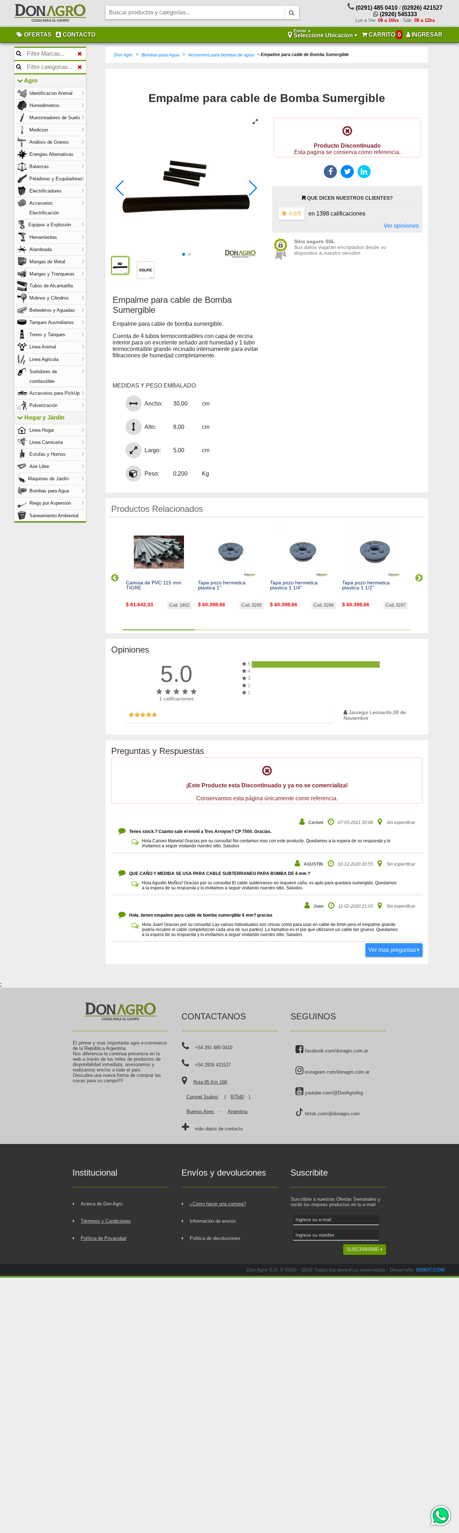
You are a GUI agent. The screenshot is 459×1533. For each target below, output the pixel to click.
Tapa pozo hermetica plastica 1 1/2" (366, 585)
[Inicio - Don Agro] (50, 13)
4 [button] (375, 629)
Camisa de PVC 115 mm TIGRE (153, 585)
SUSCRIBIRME (364, 1249)
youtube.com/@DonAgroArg (333, 1093)
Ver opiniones (401, 226)
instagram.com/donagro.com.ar (336, 1072)
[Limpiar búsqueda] (79, 53)
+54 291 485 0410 (213, 1047)
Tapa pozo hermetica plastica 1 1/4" (294, 585)
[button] (119, 188)
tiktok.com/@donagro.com (331, 1113)
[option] (159, 574)
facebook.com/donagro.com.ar (335, 1050)
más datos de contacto (219, 1128)
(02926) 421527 (422, 8)
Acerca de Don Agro (101, 1204)
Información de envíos (213, 1221)
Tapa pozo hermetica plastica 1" (222, 585)
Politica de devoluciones (215, 1238)
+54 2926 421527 (213, 1064)
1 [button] (159, 629)
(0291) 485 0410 (377, 8)
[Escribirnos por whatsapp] (440, 1516)
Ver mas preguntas (392, 950)
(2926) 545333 (397, 14)
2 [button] (231, 629)
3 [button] (303, 629)
